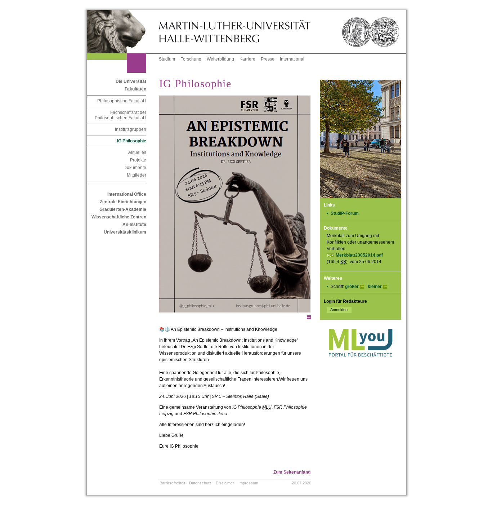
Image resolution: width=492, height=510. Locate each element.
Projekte (138, 160)
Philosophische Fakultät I (121, 100)
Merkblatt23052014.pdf (359, 255)
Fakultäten (135, 89)
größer (352, 286)
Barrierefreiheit (172, 483)
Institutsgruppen (130, 129)
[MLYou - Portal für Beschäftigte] (360, 364)
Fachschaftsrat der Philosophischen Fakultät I (120, 115)
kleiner (375, 286)
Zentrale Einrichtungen (123, 201)
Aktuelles (137, 152)
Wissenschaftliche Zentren (118, 216)
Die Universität (131, 81)
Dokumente (135, 167)
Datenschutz (200, 483)
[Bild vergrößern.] (309, 317)
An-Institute (134, 224)
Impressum (248, 483)
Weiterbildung (220, 59)
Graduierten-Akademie (122, 209)
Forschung (190, 59)
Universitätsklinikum (125, 232)
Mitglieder (136, 175)
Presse (267, 59)
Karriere (247, 59)
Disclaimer (225, 483)
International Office (126, 194)
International (292, 59)
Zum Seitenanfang (291, 472)
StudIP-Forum (345, 213)
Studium (167, 59)
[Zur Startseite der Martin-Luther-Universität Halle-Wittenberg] (123, 31)
